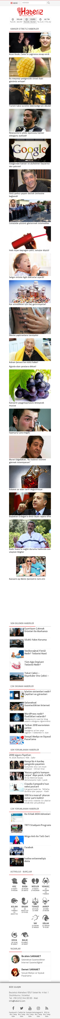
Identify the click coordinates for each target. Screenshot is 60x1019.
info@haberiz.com (17, 1001)
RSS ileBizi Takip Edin (46, 1014)
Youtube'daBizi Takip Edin (30, 1014)
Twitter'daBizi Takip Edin (21, 1014)
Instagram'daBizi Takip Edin (38, 1014)
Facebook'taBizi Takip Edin (13, 1014)
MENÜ (15, 3)
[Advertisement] (30, 601)
